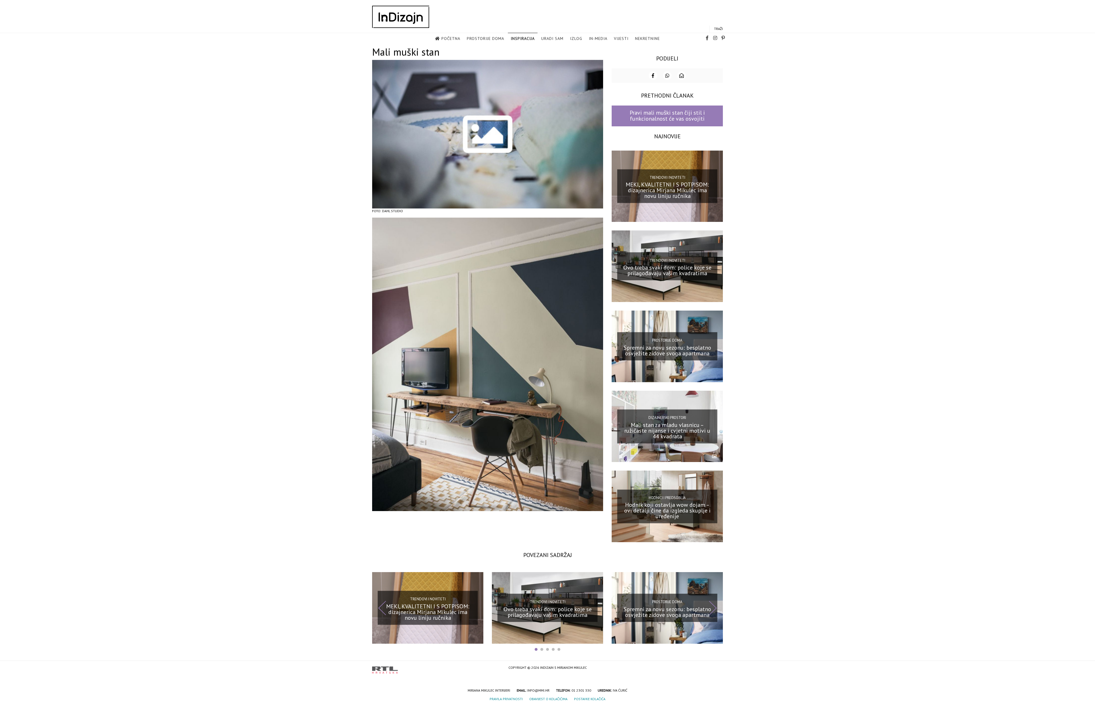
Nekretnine (647, 38)
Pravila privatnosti (506, 699)
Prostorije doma (485, 38)
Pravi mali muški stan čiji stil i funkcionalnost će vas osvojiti (667, 115)
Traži (718, 29)
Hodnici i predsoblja (667, 497)
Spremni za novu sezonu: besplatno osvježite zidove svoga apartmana (667, 350)
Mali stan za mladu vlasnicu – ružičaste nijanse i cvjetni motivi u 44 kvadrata (667, 430)
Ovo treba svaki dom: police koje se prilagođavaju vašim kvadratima (667, 270)
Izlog (576, 38)
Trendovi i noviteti (667, 177)
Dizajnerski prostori (667, 417)
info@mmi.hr (538, 690)
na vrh (717, 668)
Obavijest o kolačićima (548, 699)
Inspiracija (523, 38)
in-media (598, 38)
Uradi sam (552, 38)
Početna (450, 38)
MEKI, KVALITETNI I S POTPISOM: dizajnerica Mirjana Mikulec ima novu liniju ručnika (667, 190)
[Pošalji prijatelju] (681, 75)
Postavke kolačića (589, 699)
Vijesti (621, 38)
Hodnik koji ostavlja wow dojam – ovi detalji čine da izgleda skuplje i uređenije (667, 510)
